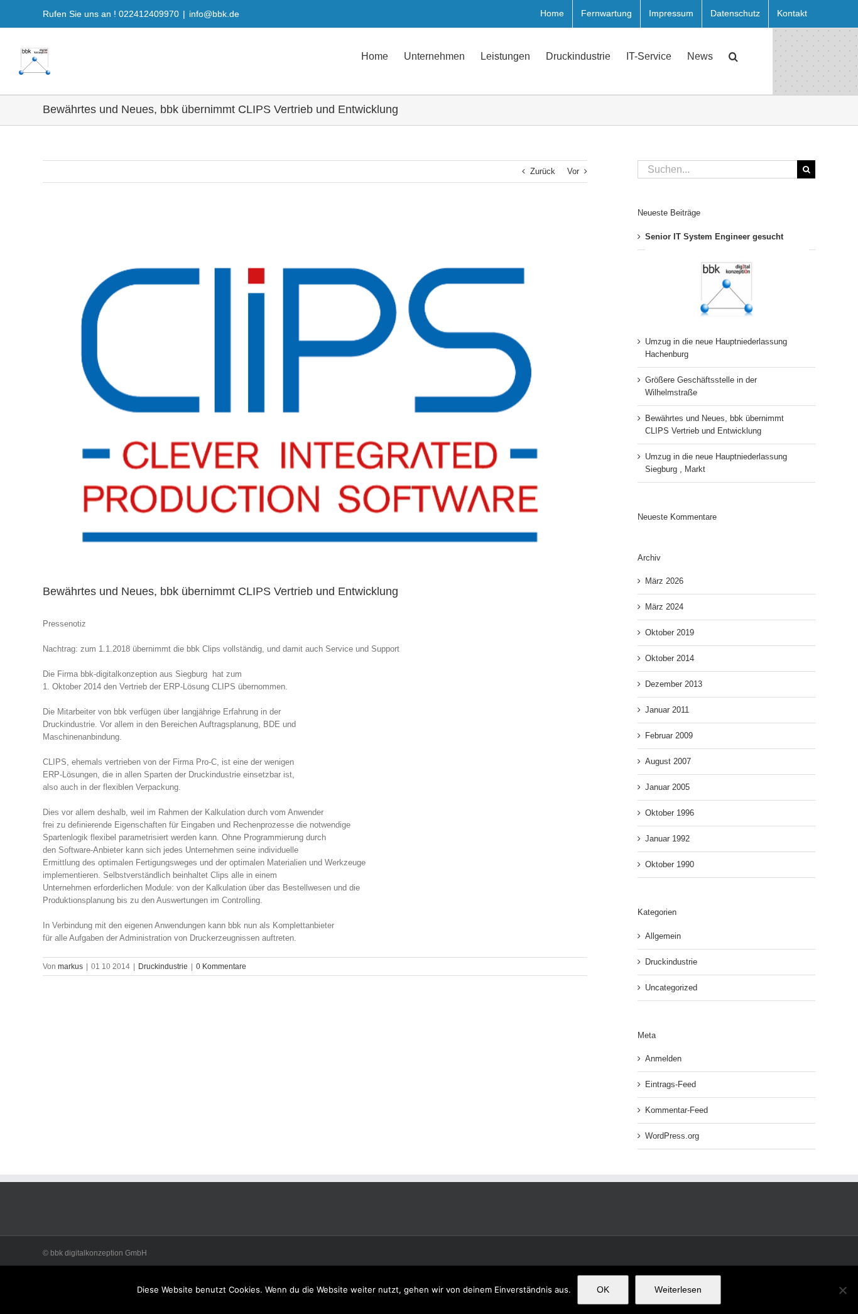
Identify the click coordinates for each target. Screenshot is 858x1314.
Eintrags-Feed (670, 1084)
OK (603, 1289)
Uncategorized (671, 987)
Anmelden (663, 1058)
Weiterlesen (678, 1289)
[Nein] (842, 1290)
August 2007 (668, 761)
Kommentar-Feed (676, 1110)
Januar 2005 (667, 787)
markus (70, 966)
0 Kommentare (221, 966)
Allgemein (663, 936)
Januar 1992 (667, 838)
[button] (733, 55)
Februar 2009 (669, 735)
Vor (573, 171)
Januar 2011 (667, 709)
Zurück (542, 171)
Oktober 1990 (669, 864)
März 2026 (664, 581)
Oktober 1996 (669, 813)
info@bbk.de (214, 14)
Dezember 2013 (673, 684)
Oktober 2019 (669, 632)
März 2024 (664, 606)
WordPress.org (672, 1136)
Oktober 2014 (669, 658)
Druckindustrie (163, 966)
